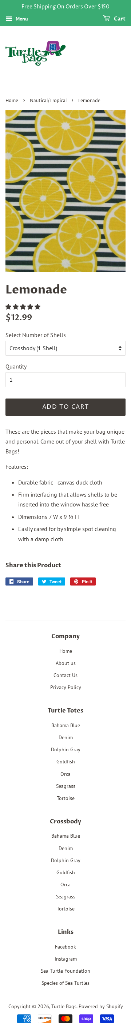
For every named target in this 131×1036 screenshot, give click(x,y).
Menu (21, 18)
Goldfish (65, 761)
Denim (66, 737)
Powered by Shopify (101, 1006)
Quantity (16, 366)
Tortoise (66, 798)
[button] (23, 306)
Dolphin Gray (65, 749)
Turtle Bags (63, 1006)
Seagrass (65, 786)
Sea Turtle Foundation (65, 971)
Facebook (65, 946)
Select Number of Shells (35, 335)
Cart (119, 18)
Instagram (66, 958)
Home (11, 101)
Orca (65, 774)
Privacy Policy (65, 687)
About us (66, 663)
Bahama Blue (65, 725)
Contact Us (65, 675)
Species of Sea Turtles (65, 983)
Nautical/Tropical (48, 101)
